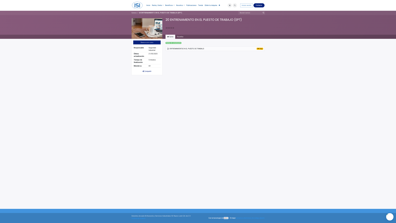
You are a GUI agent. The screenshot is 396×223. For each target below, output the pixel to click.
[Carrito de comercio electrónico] (229, 5)
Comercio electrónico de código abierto (250, 218)
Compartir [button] (147, 71)
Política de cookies (138, 218)
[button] (235, 5)
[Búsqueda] (263, 13)
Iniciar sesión (246, 5)
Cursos (134, 13)
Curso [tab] (171, 37)
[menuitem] (148, 5)
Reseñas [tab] (180, 37)
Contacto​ (259, 5)
